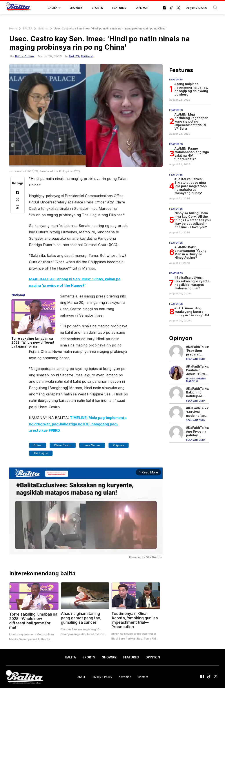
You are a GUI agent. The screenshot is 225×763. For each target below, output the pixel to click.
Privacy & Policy (102, 677)
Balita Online (24, 56)
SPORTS (97, 7)
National (43, 28)
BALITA (52, 7)
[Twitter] (17, 200)
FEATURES (119, 7)
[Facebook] (17, 193)
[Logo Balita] (18, 7)
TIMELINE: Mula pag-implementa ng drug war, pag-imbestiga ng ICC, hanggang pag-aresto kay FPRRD (78, 424)
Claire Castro (62, 445)
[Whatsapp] (17, 207)
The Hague (41, 453)
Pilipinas (118, 445)
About (81, 677)
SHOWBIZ (75, 7)
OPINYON (142, 7)
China (38, 445)
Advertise (125, 677)
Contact (143, 677)
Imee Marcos (92, 445)
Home (13, 28)
